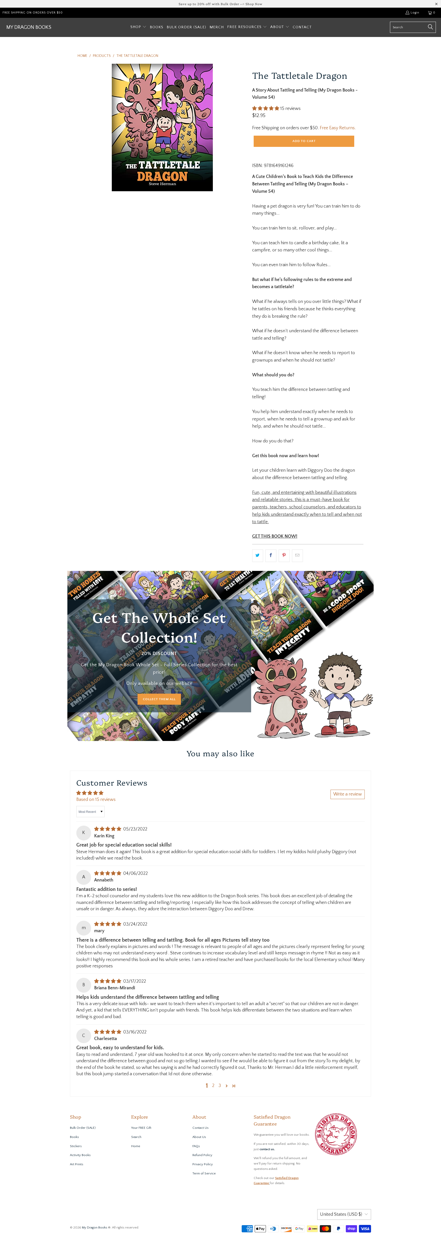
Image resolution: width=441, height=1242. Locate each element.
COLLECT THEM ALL (159, 699)
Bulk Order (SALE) (83, 1128)
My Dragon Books (94, 1227)
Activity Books (80, 1155)
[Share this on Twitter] (257, 555)
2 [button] (213, 1085)
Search (136, 1137)
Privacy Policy (202, 1164)
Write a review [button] (347, 794)
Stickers (76, 1146)
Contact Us (200, 1128)
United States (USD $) (341, 1214)
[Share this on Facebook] (270, 555)
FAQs (196, 1146)
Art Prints (76, 1164)
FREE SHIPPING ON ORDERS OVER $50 (33, 12)
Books (74, 1137)
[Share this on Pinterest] (284, 555)
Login (415, 12)
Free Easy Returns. (338, 128)
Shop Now (254, 4)
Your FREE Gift (141, 1128)
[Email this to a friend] (297, 555)
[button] (138, 27)
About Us (199, 1137)
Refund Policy (202, 1155)
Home (135, 1146)
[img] (107, 829)
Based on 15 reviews (96, 799)
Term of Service (204, 1173)
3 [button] (219, 1085)
